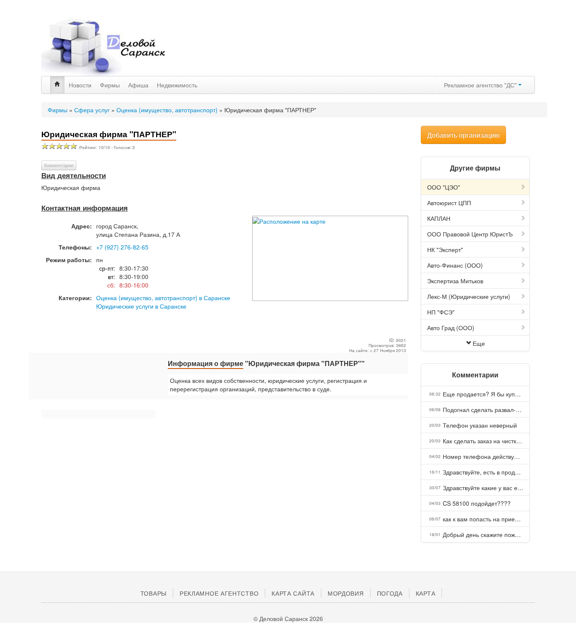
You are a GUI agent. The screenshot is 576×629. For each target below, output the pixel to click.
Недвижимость (177, 85)
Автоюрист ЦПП (449, 202)
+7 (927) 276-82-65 (122, 247)
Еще (479, 343)
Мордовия (346, 593)
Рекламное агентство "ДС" (481, 85)
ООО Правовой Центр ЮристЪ (470, 234)
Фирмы (110, 85)
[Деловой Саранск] (119, 46)
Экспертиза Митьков (455, 281)
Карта (426, 593)
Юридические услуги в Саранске (141, 306)
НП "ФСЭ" (441, 312)
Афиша (138, 85)
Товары (153, 593)
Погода (390, 593)
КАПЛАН (438, 218)
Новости (80, 85)
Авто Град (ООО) (450, 327)
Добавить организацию (463, 135)
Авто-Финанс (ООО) (455, 265)
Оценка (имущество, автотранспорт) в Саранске (163, 297)
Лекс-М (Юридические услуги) (468, 296)
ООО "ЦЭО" (443, 187)
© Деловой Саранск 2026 (288, 618)
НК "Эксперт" (445, 249)
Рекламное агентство (219, 593)
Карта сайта (293, 593)
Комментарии (58, 165)
